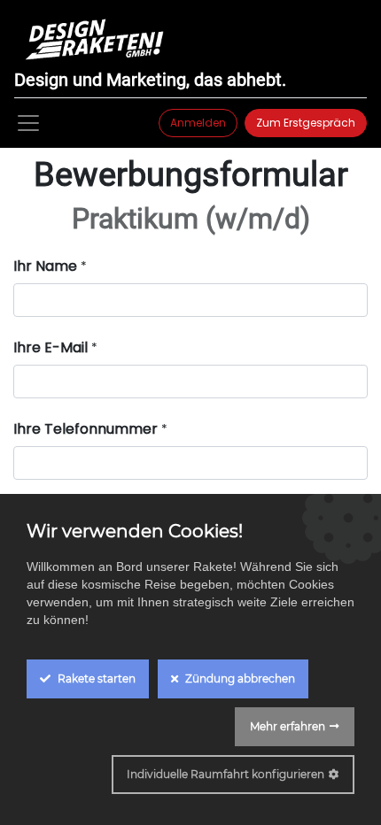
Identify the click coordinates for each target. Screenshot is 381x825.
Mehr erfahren (287, 726)
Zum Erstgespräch (305, 122)
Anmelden (198, 122)
